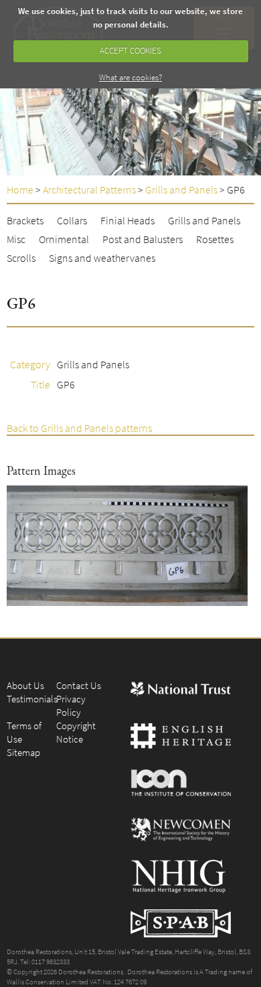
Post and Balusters (142, 239)
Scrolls (21, 257)
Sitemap (23, 752)
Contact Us (78, 685)
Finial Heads (127, 220)
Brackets (25, 220)
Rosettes (215, 239)
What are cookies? (130, 77)
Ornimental (64, 239)
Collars (72, 220)
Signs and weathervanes (102, 257)
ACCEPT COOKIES (130, 50)
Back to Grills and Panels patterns (79, 428)
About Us (25, 685)
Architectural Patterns (89, 189)
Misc (16, 239)
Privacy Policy (71, 705)
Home (20, 189)
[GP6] (127, 545)
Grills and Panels (181, 189)
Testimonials (32, 698)
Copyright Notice (76, 732)
